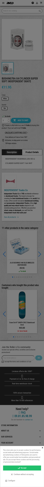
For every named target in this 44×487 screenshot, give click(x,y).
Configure (10, 480)
